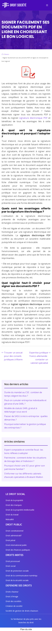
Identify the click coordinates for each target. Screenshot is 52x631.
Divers (6, 54)
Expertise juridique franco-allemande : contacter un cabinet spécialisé (38, 357)
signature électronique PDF (34, 117)
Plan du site (26, 629)
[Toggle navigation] (47, 5)
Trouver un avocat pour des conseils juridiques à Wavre (13, 356)
